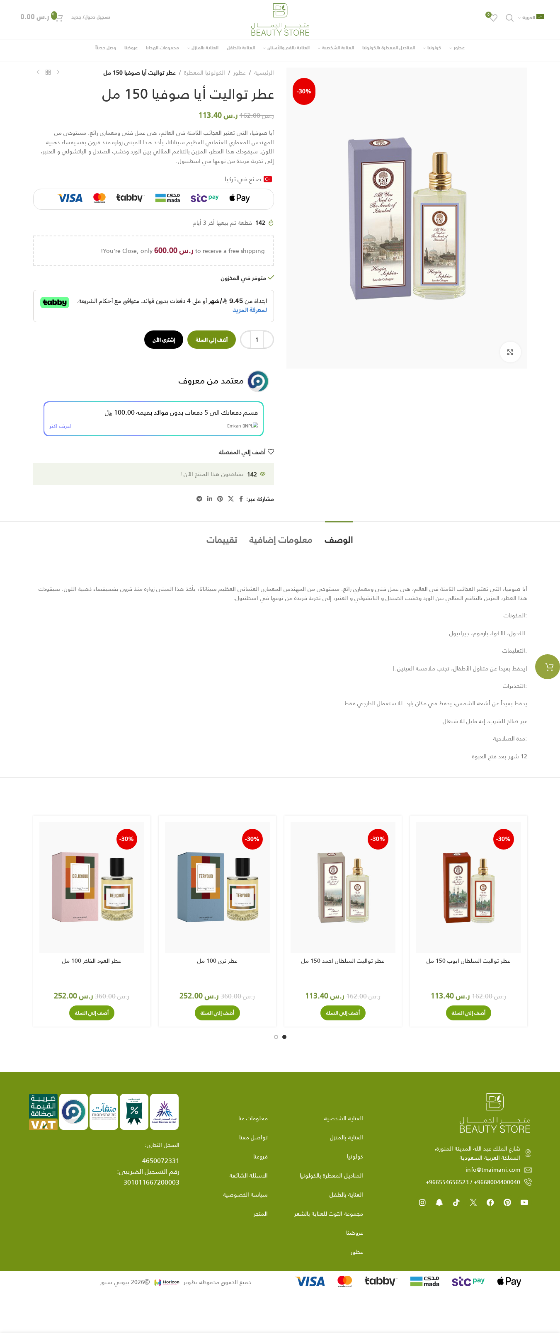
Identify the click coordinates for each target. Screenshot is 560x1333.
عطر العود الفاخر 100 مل (91, 960)
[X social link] (230, 499)
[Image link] (495, 1112)
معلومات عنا (253, 1118)
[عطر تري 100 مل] (217, 887)
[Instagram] (422, 1202)
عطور (239, 72)
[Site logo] (280, 19)
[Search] (510, 18)
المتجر (261, 1213)
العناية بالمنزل (346, 1137)
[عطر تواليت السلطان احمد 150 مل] (343, 887)
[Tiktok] (456, 1202)
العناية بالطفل (346, 1194)
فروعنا (260, 1156)
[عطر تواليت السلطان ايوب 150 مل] (468, 887)
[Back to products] (48, 73)
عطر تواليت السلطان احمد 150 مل (342, 960)
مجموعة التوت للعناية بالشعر (328, 1213)
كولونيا (355, 1156)
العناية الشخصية (343, 1118)
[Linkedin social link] (210, 499)
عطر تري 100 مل (217, 960)
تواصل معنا (253, 1137)
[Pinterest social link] (220, 499)
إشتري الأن (164, 339)
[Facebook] (490, 1202)
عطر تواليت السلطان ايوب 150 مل (468, 960)
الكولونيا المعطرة (204, 72)
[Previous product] (58, 73)
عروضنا (354, 1232)
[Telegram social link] (199, 499)
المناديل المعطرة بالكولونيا (331, 1175)
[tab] (339, 535)
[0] (547, 666)
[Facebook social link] (241, 499)
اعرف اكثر (60, 425)
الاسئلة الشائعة (249, 1175)
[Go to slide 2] (276, 1037)
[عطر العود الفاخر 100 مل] (91, 887)
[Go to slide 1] (284, 1037)
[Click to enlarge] (510, 352)
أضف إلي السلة (212, 339)
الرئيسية (264, 72)
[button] (468, 1012)
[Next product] (38, 73)
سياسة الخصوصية (245, 1194)
